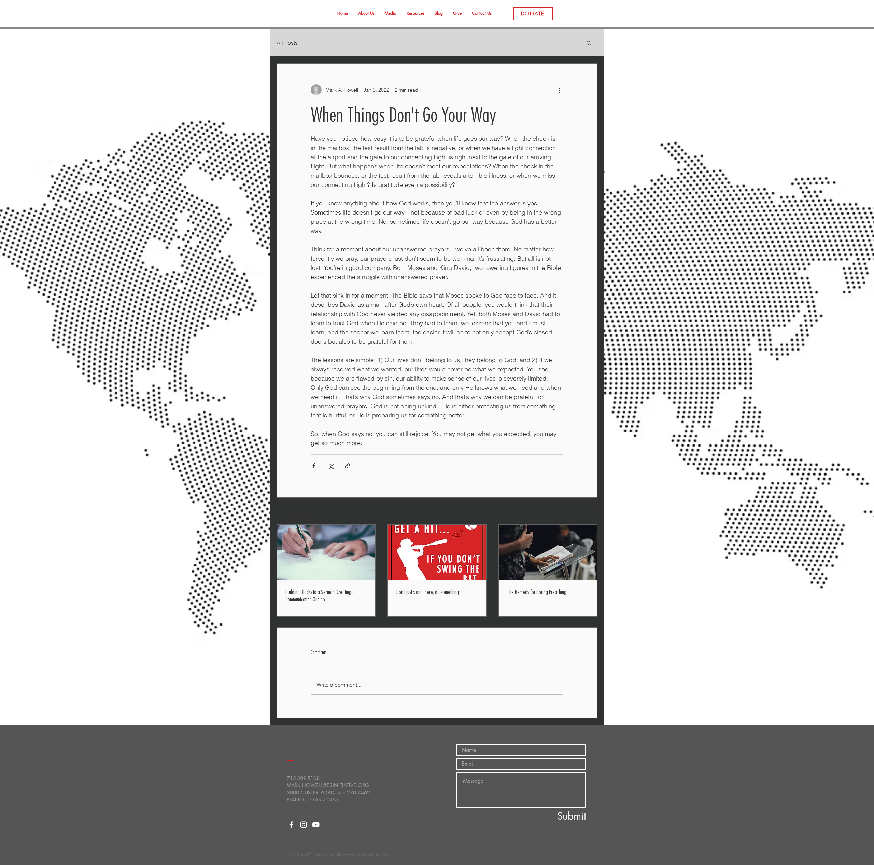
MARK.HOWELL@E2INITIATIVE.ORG (328, 785)
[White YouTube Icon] (315, 824)
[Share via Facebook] (314, 466)
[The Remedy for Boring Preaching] (548, 552)
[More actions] (559, 90)
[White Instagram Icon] (303, 824)
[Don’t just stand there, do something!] (437, 552)
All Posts (287, 42)
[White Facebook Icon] (291, 824)
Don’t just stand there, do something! (428, 591)
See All (589, 512)
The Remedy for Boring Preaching (536, 591)
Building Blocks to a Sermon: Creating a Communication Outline (320, 595)
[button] (589, 42)
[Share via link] (347, 466)
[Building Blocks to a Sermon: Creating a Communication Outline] (326, 552)
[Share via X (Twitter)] (330, 466)
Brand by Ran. (377, 855)
